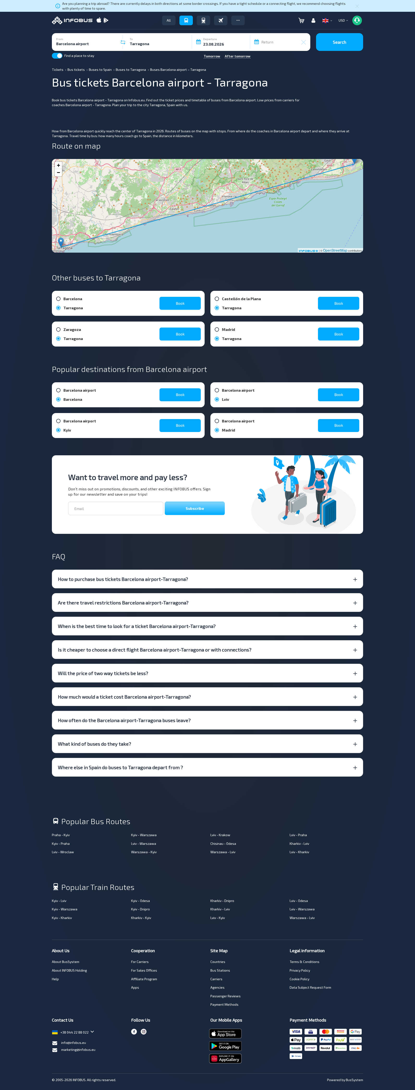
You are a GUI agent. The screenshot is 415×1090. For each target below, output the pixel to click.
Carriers (216, 979)
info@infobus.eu (73, 1043)
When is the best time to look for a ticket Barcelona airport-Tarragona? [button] (137, 626)
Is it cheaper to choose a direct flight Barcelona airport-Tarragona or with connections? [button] (154, 649)
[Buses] (186, 20)
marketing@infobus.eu (78, 1049)
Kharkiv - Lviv (299, 843)
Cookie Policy (299, 979)
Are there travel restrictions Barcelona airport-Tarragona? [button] (123, 602)
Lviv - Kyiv (217, 918)
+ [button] (58, 165)
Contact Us (62, 1020)
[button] (238, 20)
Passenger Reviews (225, 996)
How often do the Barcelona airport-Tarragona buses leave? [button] (124, 720)
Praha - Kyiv (61, 835)
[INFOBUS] (72, 20)
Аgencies (217, 987)
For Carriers (140, 962)
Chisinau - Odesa (223, 843)
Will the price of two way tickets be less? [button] (103, 673)
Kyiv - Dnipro (140, 909)
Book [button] (180, 303)
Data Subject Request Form (310, 987)
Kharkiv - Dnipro (222, 901)
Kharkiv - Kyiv (141, 918)
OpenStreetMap (335, 250)
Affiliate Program (144, 979)
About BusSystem (65, 962)
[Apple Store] (99, 20)
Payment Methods (224, 1004)
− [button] (58, 173)
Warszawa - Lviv (222, 852)
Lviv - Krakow (220, 835)
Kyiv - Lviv (59, 901)
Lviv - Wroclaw (63, 852)
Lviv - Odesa (299, 901)
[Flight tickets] (220, 20)
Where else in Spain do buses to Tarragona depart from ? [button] (120, 767)
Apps (135, 987)
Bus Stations (220, 970)
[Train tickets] (203, 20)
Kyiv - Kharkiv (62, 918)
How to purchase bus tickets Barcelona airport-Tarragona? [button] (123, 579)
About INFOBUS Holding (69, 970)
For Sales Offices (144, 970)
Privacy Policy (300, 970)
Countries (217, 962)
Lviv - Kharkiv (299, 852)
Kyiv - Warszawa (144, 835)
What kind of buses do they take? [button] (94, 744)
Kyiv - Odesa (140, 901)
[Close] (357, 6)
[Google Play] (106, 20)
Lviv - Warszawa (143, 843)
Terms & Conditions (304, 962)
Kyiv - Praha (61, 843)
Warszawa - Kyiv (144, 852)
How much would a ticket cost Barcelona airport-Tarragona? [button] (124, 697)
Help (55, 979)
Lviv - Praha (298, 835)
